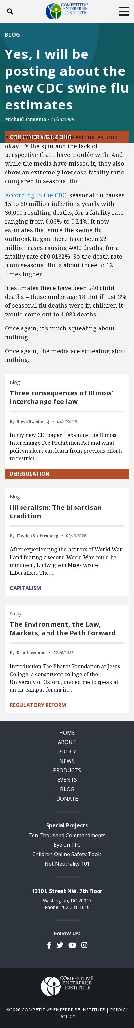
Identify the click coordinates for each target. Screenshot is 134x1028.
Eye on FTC (67, 844)
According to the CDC (35, 195)
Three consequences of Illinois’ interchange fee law (61, 397)
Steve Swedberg (33, 421)
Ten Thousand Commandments (67, 835)
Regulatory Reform (38, 705)
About (67, 742)
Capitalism (25, 588)
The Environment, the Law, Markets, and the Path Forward (63, 628)
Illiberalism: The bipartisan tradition (56, 511)
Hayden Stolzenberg (37, 536)
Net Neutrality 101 (67, 863)
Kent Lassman (31, 653)
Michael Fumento (25, 119)
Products (67, 770)
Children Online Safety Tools (67, 854)
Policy (67, 751)
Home (67, 732)
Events (67, 779)
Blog (12, 34)
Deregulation (30, 473)
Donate (67, 798)
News (67, 761)
